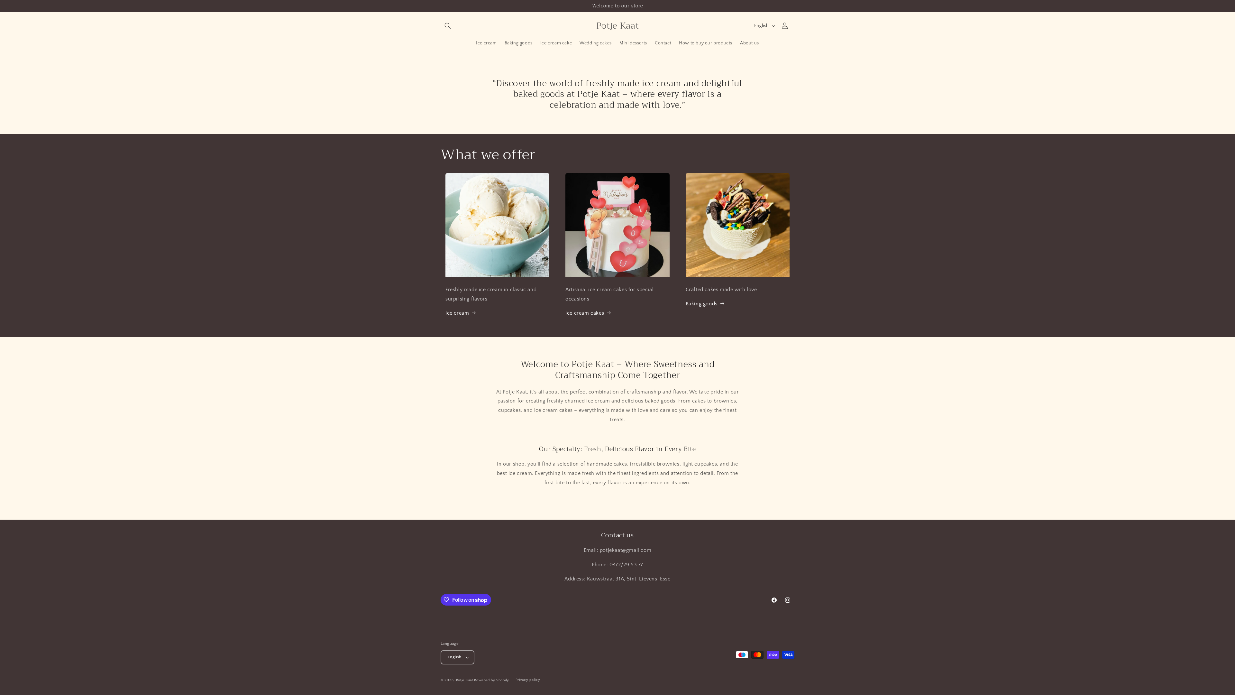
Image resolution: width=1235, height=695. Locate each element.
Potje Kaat (464, 680)
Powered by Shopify (491, 680)
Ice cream (457, 313)
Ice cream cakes (584, 313)
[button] (448, 26)
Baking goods (702, 304)
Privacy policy (528, 680)
